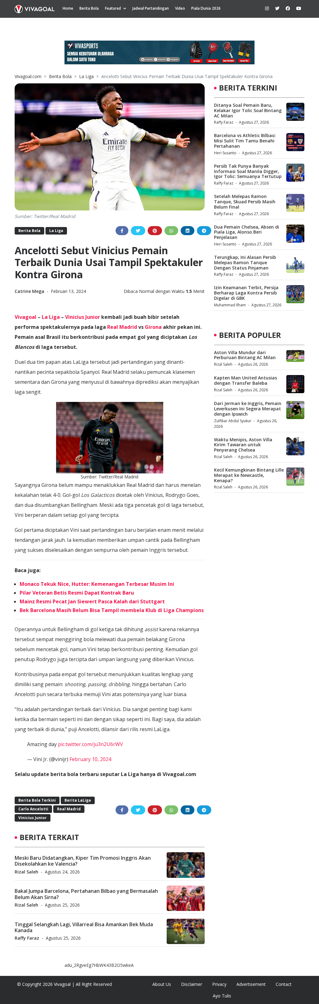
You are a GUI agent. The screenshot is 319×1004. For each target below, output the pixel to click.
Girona (153, 327)
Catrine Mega (30, 291)
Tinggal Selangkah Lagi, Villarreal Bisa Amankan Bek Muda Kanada (84, 927)
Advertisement (251, 984)
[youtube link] (299, 8)
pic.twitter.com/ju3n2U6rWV (90, 744)
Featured (113, 8)
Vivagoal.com (28, 76)
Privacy (219, 984)
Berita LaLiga (77, 800)
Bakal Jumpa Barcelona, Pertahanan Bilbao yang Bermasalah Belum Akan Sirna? (86, 894)
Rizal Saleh (26, 872)
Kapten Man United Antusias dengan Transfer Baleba (245, 380)
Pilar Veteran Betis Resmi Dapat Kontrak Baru (77, 592)
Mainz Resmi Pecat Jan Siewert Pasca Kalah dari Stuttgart (92, 601)
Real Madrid (122, 327)
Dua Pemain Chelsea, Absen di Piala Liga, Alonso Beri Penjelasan (246, 232)
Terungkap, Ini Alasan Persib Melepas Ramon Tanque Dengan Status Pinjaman (245, 262)
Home (68, 8)
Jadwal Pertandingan (150, 8)
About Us (161, 984)
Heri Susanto (225, 153)
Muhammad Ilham (230, 305)
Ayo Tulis (222, 996)
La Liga (86, 76)
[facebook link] (288, 8)
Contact (284, 984)
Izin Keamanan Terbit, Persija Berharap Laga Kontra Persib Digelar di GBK (246, 292)
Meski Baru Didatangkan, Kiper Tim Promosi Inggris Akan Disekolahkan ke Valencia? (83, 860)
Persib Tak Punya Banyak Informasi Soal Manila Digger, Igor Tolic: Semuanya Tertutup (248, 171)
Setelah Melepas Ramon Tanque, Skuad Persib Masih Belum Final (244, 201)
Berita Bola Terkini (37, 800)
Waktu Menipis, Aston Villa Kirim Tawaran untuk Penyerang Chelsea (243, 445)
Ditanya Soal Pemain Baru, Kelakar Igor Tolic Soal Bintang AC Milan (248, 110)
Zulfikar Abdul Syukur (232, 420)
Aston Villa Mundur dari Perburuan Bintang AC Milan (245, 355)
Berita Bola (89, 8)
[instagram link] (267, 8)
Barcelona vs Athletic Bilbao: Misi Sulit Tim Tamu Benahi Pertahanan (245, 140)
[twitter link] (277, 8)
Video (180, 8)
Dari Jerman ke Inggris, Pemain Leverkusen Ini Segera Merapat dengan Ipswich (247, 408)
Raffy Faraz (27, 938)
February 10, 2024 (90, 759)
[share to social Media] (122, 230)
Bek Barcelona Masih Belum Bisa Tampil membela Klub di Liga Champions (112, 610)
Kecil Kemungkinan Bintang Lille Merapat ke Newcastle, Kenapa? (249, 475)
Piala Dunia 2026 (206, 8)
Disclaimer (191, 984)
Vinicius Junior (82, 317)
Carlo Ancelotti (33, 809)
